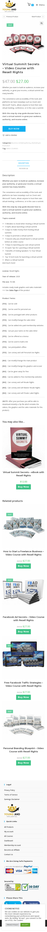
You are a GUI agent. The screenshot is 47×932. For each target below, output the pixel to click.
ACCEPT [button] (25, 924)
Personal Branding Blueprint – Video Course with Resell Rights (23, 750)
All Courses (8, 836)
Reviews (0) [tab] (23, 168)
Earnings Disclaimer (12, 799)
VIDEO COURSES (12, 148)
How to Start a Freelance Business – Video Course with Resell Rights (23, 553)
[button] (42, 23)
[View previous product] (4, 16)
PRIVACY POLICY (12, 925)
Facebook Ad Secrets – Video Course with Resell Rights (23, 619)
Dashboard (8, 841)
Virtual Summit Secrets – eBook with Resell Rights (23, 474)
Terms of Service (10, 795)
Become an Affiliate (12, 850)
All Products (8, 827)
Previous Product (12, 17)
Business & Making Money (21, 143)
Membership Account (12, 845)
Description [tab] (23, 163)
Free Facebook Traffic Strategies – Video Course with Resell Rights (23, 684)
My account (8, 831)
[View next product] (43, 16)
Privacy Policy (9, 790)
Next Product (36, 17)
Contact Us (8, 854)
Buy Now (14, 129)
